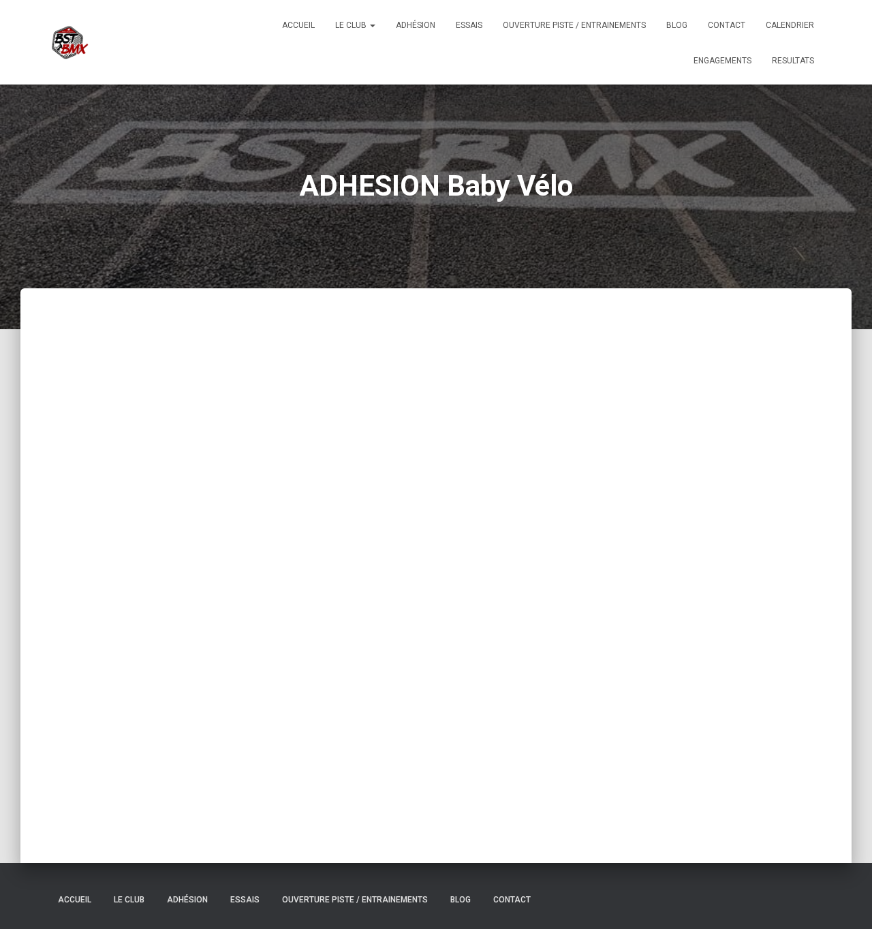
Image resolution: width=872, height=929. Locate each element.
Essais (469, 25)
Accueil (298, 25)
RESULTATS (793, 60)
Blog (676, 25)
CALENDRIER (790, 25)
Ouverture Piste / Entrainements (574, 25)
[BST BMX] (69, 42)
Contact (726, 25)
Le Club (352, 25)
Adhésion (415, 25)
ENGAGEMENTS (722, 60)
